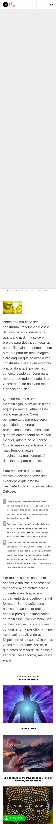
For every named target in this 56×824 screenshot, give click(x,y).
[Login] (39, 4)
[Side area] (43, 4)
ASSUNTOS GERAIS (28, 142)
